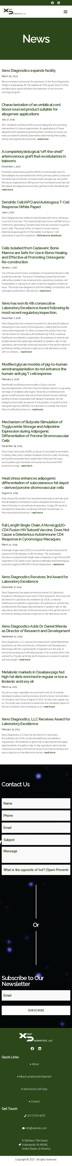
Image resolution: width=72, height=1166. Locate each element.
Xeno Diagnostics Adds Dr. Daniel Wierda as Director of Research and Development (36, 628)
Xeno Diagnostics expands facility (29, 70)
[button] (65, 11)
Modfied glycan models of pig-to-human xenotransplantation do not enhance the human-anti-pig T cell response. (34, 369)
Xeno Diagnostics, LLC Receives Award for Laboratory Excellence (36, 721)
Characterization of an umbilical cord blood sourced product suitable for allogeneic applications (31, 109)
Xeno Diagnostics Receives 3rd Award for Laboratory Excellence (35, 579)
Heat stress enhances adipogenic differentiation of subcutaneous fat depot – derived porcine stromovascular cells (35, 483)
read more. (45, 290)
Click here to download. (49, 235)
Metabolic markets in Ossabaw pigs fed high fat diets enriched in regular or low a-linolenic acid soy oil (35, 677)
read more (43, 139)
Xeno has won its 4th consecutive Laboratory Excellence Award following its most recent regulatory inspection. (35, 308)
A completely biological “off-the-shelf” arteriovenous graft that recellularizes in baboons (34, 156)
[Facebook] (52, 3)
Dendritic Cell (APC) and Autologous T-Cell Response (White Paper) (35, 204)
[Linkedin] (58, 3)
